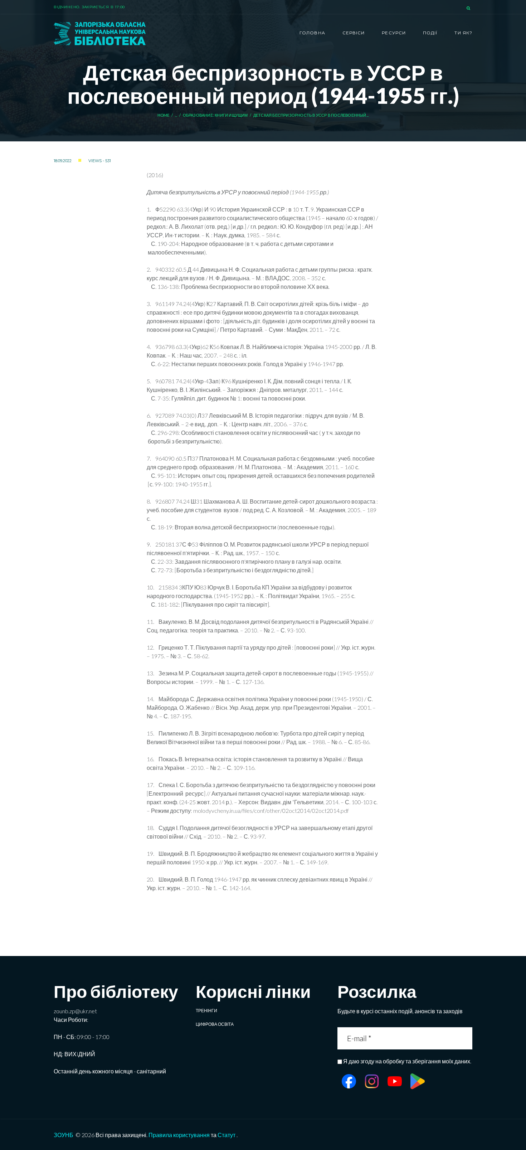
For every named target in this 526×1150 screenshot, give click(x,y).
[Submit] (466, 1038)
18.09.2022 (63, 160)
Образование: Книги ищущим (215, 115)
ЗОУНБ (63, 1134)
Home (163, 115)
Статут (226, 1134)
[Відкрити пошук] (469, 8)
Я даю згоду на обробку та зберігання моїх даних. (407, 1061)
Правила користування (179, 1134)
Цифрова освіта (215, 1024)
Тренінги (206, 1010)
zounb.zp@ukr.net (75, 1011)
